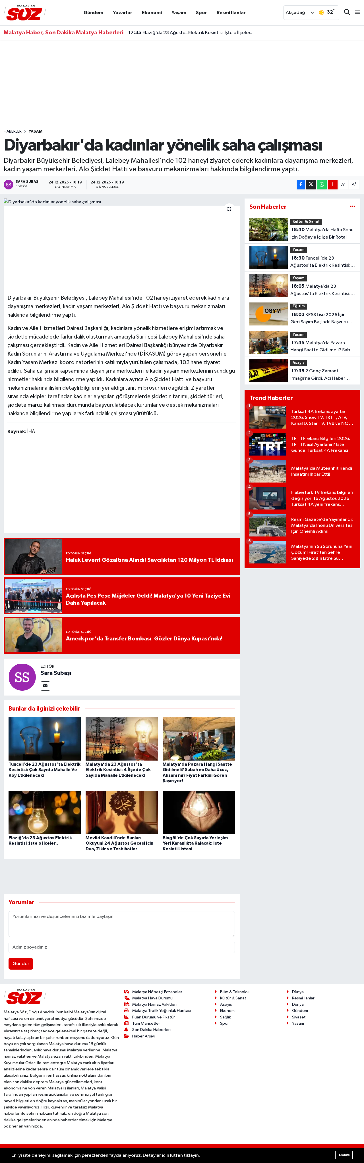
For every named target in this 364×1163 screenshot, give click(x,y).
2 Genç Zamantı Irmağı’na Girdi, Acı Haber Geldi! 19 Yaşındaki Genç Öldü (322, 375)
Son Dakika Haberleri (151, 1030)
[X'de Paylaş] (311, 184)
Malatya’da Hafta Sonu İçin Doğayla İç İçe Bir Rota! (321, 233)
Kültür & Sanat (306, 222)
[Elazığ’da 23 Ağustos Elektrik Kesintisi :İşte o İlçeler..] (45, 812)
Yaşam (178, 12)
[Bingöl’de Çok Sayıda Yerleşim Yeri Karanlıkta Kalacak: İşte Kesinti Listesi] (199, 812)
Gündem (93, 12)
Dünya (298, 992)
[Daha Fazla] (333, 184)
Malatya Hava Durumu (152, 998)
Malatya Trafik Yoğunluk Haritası (161, 1011)
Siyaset (299, 1017)
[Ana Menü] (355, 13)
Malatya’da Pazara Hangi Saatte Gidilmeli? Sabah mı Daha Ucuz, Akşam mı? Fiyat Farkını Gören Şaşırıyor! (322, 347)
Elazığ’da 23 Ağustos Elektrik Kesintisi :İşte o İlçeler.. (190, 32)
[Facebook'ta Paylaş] (301, 184)
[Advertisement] (182, 84)
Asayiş (299, 363)
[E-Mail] (45, 686)
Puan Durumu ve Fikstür (153, 1017)
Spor (201, 12)
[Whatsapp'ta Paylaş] (322, 184)
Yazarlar (122, 12)
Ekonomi (152, 12)
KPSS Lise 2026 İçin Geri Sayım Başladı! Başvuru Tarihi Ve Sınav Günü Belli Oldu (322, 319)
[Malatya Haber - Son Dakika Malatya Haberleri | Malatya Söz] (25, 12)
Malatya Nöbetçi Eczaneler (157, 992)
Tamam (343, 1154)
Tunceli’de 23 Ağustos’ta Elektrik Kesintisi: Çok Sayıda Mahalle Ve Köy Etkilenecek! (44, 769)
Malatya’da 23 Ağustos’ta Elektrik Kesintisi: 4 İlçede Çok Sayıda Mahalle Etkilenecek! (118, 769)
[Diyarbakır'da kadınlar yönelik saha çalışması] (122, 202)
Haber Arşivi (143, 1036)
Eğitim (299, 306)
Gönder (21, 963)
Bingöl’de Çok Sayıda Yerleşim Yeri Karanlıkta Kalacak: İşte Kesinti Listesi (195, 843)
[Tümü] (352, 206)
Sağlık (225, 1017)
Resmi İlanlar (231, 12)
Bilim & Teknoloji (234, 992)
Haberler (13, 131)
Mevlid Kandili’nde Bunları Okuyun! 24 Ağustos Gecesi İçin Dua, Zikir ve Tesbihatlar (119, 843)
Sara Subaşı (56, 673)
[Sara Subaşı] (22, 677)
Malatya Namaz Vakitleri (154, 1004)
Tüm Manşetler (146, 1023)
